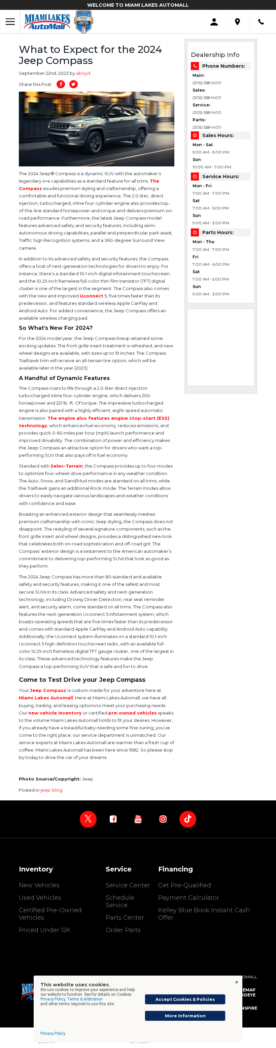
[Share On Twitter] (73, 84)
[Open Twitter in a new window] (88, 819)
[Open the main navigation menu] (10, 22)
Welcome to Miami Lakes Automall (138, 5)
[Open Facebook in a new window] (113, 819)
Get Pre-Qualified (184, 885)
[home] (47, 22)
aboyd (83, 73)
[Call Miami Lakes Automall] (261, 22)
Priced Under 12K (45, 930)
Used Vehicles (40, 897)
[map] (237, 22)
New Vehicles (39, 885)
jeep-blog (51, 790)
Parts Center (125, 917)
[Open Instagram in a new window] (162, 819)
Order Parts (123, 930)
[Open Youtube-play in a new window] (138, 819)
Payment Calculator (188, 897)
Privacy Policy (52, 1033)
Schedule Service (120, 901)
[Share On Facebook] (61, 84)
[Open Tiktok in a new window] (187, 819)
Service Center (128, 885)
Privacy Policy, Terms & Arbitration (71, 999)
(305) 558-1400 (207, 83)
